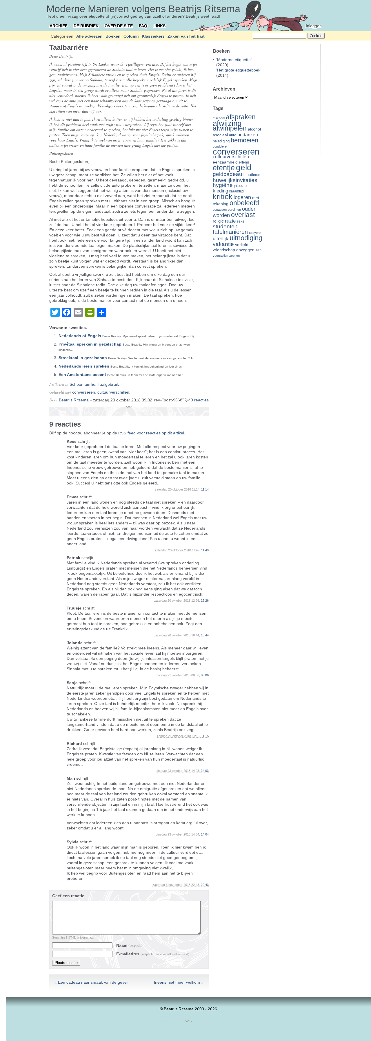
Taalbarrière (68, 47)
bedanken (247, 134)
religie (218, 221)
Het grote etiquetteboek (238, 70)
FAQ (143, 25)
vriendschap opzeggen (233, 249)
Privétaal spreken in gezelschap (90, 344)
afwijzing (227, 123)
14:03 (205, 770)
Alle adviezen (89, 36)
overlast (243, 215)
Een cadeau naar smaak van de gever (93, 982)
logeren (242, 197)
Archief (59, 25)
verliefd (241, 244)
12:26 (205, 600)
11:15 (205, 736)
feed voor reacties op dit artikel (151, 433)
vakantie (223, 244)
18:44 (205, 635)
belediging (221, 141)
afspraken (241, 117)
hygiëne (223, 185)
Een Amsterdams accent (82, 374)
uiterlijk (220, 238)
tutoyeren (255, 232)
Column (131, 36)
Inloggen (314, 25)
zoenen (234, 255)
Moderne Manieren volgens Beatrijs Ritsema (143, 8)
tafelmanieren (230, 232)
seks (240, 221)
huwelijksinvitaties (235, 180)
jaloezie (240, 185)
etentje (224, 168)
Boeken (113, 36)
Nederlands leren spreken (84, 366)
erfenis (244, 162)
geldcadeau (227, 174)
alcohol (254, 129)
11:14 (205, 489)
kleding (220, 191)
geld (244, 167)
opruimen (234, 209)
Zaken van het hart (186, 36)
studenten (225, 226)
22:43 (205, 884)
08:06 (205, 675)
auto (232, 135)
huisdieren (251, 175)
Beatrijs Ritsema (74, 400)
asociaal (220, 135)
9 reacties (200, 400)
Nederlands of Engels (80, 335)
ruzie (230, 221)
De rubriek (86, 25)
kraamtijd (236, 191)
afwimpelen (230, 128)
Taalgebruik (108, 384)
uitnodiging (246, 238)
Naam (129, 945)
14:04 (205, 834)
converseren (83, 392)
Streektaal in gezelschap (83, 357)
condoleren (220, 146)
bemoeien (244, 140)
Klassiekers (153, 36)
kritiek (222, 196)
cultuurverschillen (113, 392)
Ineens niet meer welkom (177, 982)
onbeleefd (244, 203)
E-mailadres (152, 954)
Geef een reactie (68, 895)
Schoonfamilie (82, 384)
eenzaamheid (225, 162)
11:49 (205, 550)
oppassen (220, 209)
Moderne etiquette (234, 59)
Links (159, 25)
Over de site (119, 25)
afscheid (219, 118)
